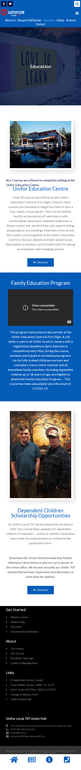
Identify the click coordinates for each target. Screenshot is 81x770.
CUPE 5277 (48, 754)
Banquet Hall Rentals (29, 20)
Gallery (60, 20)
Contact (40, 24)
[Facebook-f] (3, 4)
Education (49, 20)
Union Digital (30, 751)
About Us (10, 20)
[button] (77, 4)
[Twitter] (10, 4)
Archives (71, 20)
